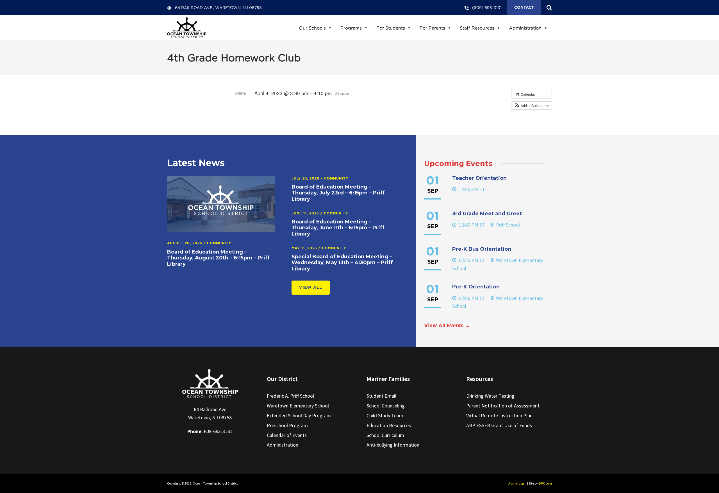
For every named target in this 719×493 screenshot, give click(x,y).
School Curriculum (385, 435)
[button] (531, 105)
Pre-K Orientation (476, 287)
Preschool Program (287, 425)
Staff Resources (477, 27)
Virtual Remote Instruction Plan (499, 415)
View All (310, 288)
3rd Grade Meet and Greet (487, 213)
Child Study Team (385, 415)
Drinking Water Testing (490, 396)
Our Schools (312, 27)
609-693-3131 (218, 431)
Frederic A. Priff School (290, 396)
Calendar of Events (287, 435)
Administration (525, 27)
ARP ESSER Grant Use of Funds (499, 425)
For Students (390, 27)
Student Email (381, 396)
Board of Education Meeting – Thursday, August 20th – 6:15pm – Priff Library (218, 258)
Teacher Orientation (479, 178)
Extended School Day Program (299, 415)
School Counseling (386, 405)
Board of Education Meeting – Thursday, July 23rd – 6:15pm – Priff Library (338, 193)
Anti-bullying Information (393, 445)
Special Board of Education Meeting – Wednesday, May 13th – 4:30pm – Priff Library (342, 263)
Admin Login (517, 483)
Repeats (344, 93)
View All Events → (447, 325)
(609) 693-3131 (487, 7)
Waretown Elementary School (298, 405)
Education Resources (389, 425)
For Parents (432, 27)
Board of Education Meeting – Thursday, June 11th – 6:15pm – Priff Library (338, 228)
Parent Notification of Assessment (503, 405)
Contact (524, 8)
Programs (351, 27)
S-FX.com (545, 483)
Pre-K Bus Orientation (481, 249)
